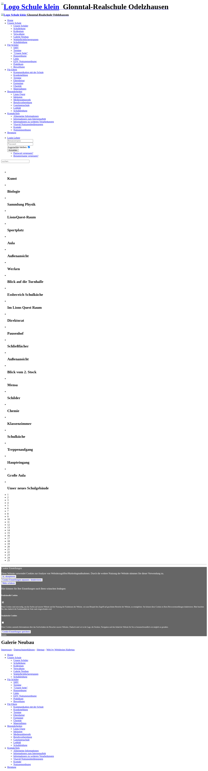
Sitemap (40, 649)
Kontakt (17, 127)
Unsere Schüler (20, 25)
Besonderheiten (14, 91)
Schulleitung (19, 28)
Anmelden (13, 150)
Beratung (11, 132)
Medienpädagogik (22, 99)
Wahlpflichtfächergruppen (25, 39)
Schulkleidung (20, 42)
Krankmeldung (20, 75)
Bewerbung (19, 67)
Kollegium (18, 31)
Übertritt (17, 86)
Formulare (18, 83)
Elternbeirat (19, 80)
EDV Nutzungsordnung (25, 61)
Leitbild (17, 108)
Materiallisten (19, 88)
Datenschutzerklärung (24, 649)
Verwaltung (19, 34)
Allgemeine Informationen (26, 116)
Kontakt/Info (13, 113)
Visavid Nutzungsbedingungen (28, 124)
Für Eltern (12, 69)
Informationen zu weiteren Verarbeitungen (33, 121)
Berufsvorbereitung (22, 102)
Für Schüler (13, 45)
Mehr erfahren (8, 583)
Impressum (6, 649)
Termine (17, 50)
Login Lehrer (13, 137)
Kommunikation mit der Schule (28, 72)
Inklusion (17, 97)
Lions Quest (19, 94)
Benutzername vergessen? (25, 156)
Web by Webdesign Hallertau (60, 649)
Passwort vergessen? (23, 153)
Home (10, 20)
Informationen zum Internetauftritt (29, 119)
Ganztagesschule (21, 105)
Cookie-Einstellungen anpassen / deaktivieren (21, 580)
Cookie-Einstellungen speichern (16, 632)
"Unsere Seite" (20, 53)
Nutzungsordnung (22, 130)
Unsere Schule (14, 23)
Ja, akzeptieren (8, 576)
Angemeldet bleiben (17, 147)
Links (16, 58)
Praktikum (18, 64)
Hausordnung (19, 56)
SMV (16, 47)
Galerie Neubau (21, 36)
